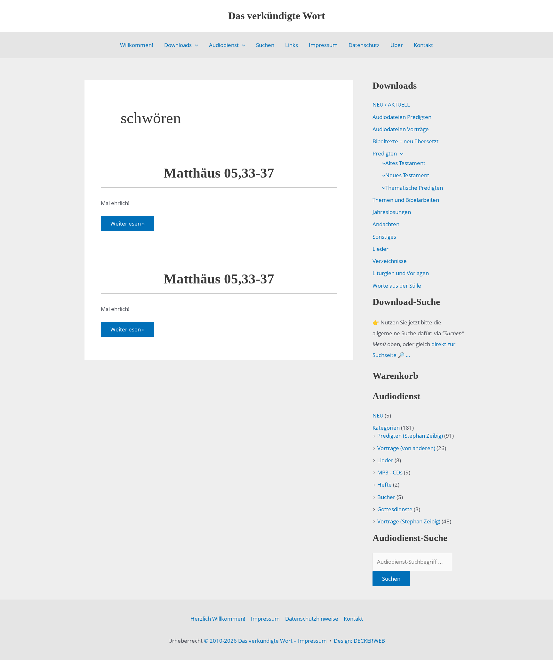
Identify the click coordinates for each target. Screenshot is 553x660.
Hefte (384, 484)
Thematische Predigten (414, 187)
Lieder (381, 248)
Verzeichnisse (390, 261)
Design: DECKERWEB (359, 640)
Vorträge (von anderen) (406, 448)
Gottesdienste (395, 509)
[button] (195, 45)
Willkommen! (136, 45)
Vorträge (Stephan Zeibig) (408, 521)
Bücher (386, 497)
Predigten (385, 153)
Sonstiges (384, 236)
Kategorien (386, 427)
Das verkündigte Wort (276, 15)
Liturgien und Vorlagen (401, 273)
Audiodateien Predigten (402, 117)
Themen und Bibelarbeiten (406, 199)
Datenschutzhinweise (311, 618)
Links (291, 45)
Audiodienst (224, 45)
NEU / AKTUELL (391, 104)
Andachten (386, 224)
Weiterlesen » (127, 225)
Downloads (178, 45)
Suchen (265, 45)
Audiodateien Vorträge (401, 129)
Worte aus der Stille (397, 285)
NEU (378, 415)
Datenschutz (364, 45)
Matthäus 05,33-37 (219, 172)
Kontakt (423, 45)
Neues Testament (407, 175)
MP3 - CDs (390, 472)
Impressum (323, 45)
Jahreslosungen (392, 212)
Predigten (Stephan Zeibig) (410, 435)
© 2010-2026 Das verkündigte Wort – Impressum (265, 640)
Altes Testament (405, 163)
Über (396, 45)
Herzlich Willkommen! (217, 618)
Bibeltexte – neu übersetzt (405, 141)
